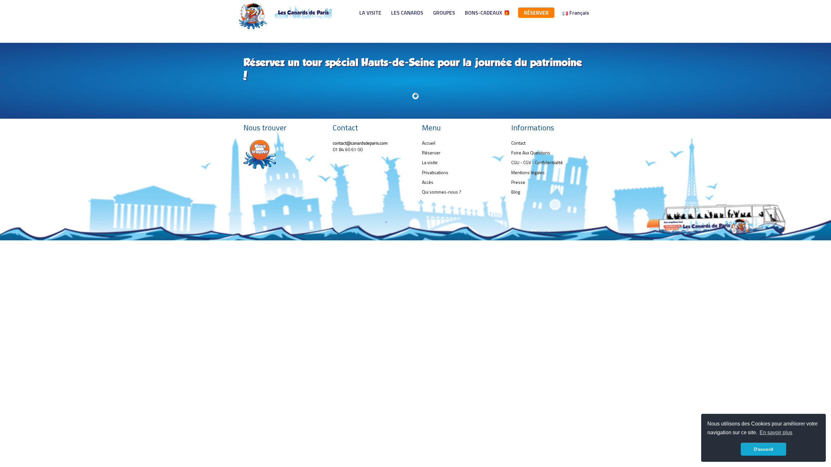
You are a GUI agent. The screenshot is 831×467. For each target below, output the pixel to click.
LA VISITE (370, 13)
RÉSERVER (536, 13)
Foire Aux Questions (530, 152)
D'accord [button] (763, 449)
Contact (518, 142)
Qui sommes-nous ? (441, 191)
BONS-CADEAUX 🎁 (487, 13)
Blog (515, 191)
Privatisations (435, 172)
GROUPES (444, 13)
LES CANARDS (407, 13)
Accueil (428, 142)
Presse (518, 182)
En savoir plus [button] (776, 432)
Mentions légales (528, 172)
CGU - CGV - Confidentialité (537, 162)
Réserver (431, 152)
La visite (430, 162)
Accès (427, 182)
